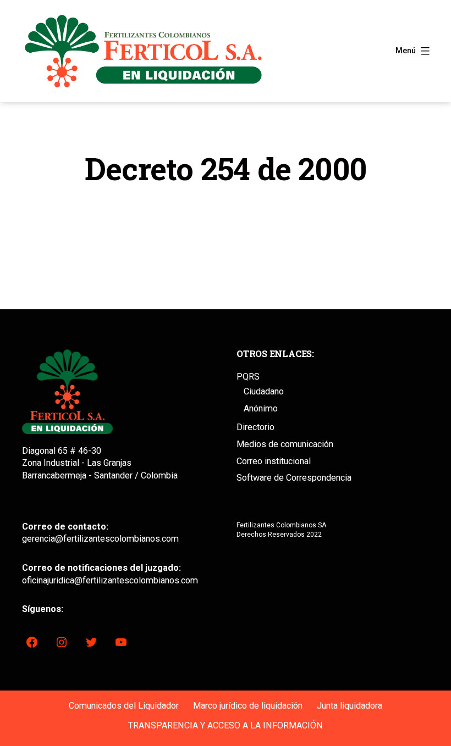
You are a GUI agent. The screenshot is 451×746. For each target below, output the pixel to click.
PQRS (248, 376)
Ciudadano (264, 391)
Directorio (255, 427)
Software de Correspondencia (294, 477)
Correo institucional (274, 461)
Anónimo (261, 408)
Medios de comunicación (285, 444)
